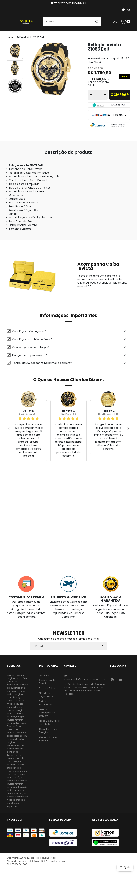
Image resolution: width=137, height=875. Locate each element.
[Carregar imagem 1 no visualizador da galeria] (15, 51)
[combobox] (72, 21)
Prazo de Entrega (48, 688)
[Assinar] (103, 646)
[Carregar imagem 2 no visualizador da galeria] (15, 68)
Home (10, 37)
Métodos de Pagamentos (46, 695)
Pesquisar (44, 674)
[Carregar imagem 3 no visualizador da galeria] (15, 86)
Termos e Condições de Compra (47, 712)
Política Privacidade (45, 703)
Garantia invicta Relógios (48, 731)
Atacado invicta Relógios (48, 739)
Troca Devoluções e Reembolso (49, 722)
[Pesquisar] (96, 21)
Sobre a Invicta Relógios (47, 681)
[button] (68, 331)
